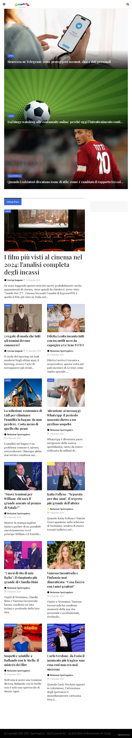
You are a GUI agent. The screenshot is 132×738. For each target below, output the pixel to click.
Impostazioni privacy (124, 735)
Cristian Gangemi (15, 280)
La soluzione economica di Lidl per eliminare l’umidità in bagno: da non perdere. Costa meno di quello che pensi (23, 420)
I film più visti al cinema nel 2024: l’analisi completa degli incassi (43, 264)
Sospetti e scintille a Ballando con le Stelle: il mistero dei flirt (21, 660)
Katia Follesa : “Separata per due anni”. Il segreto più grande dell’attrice (64, 498)
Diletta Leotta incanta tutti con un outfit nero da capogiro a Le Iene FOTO (65, 340)
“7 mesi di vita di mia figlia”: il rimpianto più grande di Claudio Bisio (21, 577)
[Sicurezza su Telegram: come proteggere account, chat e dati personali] (66, 39)
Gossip (51, 464)
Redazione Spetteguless (61, 351)
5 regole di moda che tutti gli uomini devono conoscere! (22, 340)
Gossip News (10, 464)
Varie (7, 211)
